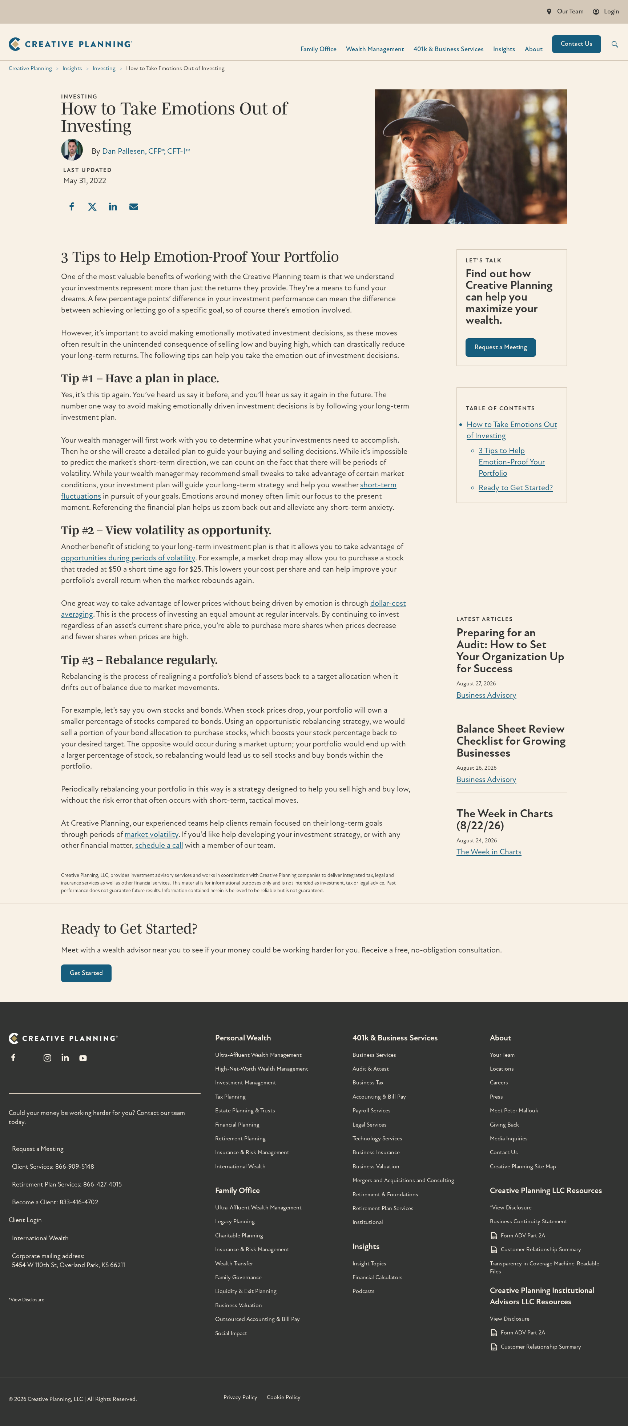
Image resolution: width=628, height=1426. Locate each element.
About (534, 48)
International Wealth (40, 1238)
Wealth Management (375, 48)
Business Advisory (486, 695)
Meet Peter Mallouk (514, 1110)
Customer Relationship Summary (541, 1249)
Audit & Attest (371, 1068)
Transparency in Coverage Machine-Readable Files (544, 1267)
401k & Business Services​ (449, 48)
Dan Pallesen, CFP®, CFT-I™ (146, 151)
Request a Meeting (38, 1149)
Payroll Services (372, 1110)
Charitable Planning (239, 1235)
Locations (502, 1068)
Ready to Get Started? (516, 487)
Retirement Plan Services (383, 1208)
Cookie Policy (284, 1397)
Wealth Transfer (234, 1263)
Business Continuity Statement (528, 1221)
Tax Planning (230, 1096)
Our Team (570, 11)
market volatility (151, 834)
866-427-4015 (102, 1184)
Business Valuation (238, 1305)
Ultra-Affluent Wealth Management (258, 1055)
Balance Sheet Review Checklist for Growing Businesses (510, 741)
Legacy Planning (235, 1221)
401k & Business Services (395, 1038)
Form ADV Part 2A (523, 1235)
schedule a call (159, 845)
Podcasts (364, 1291)
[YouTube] (83, 1061)
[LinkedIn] (65, 1061)
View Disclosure (510, 1318)
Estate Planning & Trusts (245, 1110)
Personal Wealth (243, 1038)
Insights (504, 48)
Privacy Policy (240, 1397)
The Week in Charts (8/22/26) (504, 820)
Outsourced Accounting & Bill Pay (257, 1319)
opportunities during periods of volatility (128, 558)
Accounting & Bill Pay (379, 1096)
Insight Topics (369, 1263)
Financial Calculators (378, 1277)
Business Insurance (376, 1152)
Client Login (25, 1220)
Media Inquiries (509, 1138)
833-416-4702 (79, 1202)
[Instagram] (47, 1061)
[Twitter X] (30, 1061)
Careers (499, 1082)
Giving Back (504, 1124)
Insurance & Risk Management (252, 1152)
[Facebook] (13, 1061)
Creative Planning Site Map (523, 1166)
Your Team (502, 1055)
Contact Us (576, 44)
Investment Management (245, 1082)
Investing (104, 68)
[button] (610, 44)
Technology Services (377, 1138)
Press (496, 1096)
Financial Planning (237, 1124)
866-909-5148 (74, 1167)
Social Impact (231, 1333)
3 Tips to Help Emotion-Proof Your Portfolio (512, 462)
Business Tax (368, 1082)
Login (611, 11)
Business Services (374, 1055)
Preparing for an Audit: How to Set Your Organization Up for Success (510, 651)
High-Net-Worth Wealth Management (261, 1068)
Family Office (319, 48)
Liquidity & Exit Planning (246, 1291)
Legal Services (370, 1124)
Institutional (368, 1222)
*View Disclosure (26, 1300)
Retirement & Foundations (385, 1194)
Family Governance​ (238, 1277)
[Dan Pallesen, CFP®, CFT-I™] (72, 158)
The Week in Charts (489, 852)
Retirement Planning (240, 1138)
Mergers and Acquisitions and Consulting (403, 1180)
